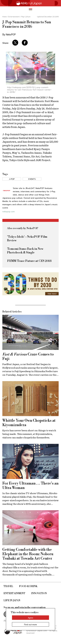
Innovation (39, 593)
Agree (30, 617)
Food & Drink (28, 586)
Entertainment (14, 593)
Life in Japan (12, 600)
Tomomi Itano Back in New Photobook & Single (25, 250)
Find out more (30, 624)
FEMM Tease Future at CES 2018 (29, 261)
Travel (8, 586)
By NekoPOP (9, 34)
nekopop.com (8, 211)
